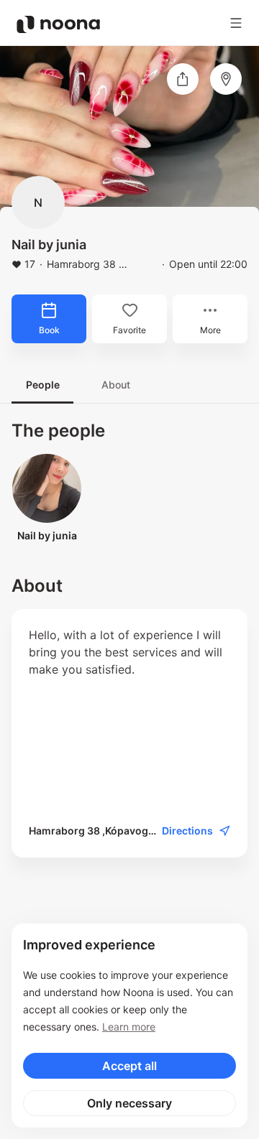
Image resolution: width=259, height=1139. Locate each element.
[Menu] (235, 22)
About (115, 384)
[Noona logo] (58, 24)
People (43, 384)
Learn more (128, 1027)
